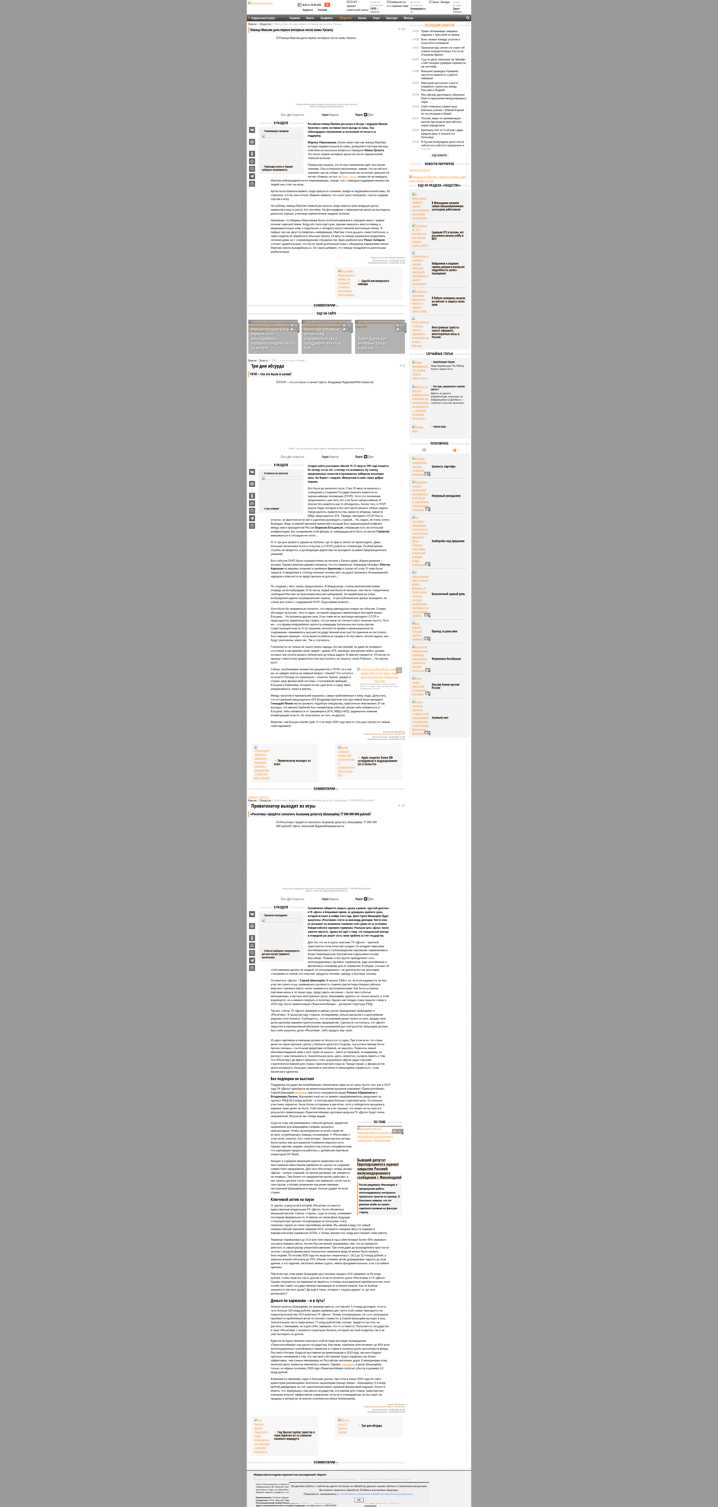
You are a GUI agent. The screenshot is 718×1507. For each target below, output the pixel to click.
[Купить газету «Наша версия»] (300, 5)
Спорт (376, 18)
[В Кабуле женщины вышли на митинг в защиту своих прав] (420, 333)
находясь (348, 1364)
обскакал (301, 1092)
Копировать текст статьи (252, 184)
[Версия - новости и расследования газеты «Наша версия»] (272, 9)
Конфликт (327, 18)
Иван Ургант (349, 176)
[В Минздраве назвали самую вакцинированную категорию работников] (420, 238)
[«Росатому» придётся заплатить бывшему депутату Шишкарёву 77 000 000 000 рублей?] (262, 763)
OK (359, 1500)
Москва (408, 18)
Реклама (322, 10)
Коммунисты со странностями (419, 12)
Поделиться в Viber (252, 169)
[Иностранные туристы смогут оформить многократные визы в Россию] (420, 364)
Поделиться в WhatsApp (252, 161)
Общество (345, 18)
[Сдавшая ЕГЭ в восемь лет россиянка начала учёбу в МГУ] (420, 268)
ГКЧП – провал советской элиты (376, 13)
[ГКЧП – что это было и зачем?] (346, 1426)
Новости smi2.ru (258, 797)
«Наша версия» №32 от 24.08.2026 (388, 734)
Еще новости (439, 155)
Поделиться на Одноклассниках (252, 154)
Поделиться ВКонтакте (252, 130)
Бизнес (362, 18)
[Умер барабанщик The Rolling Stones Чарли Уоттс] (420, 402)
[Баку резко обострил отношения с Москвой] (420, 718)
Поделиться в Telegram (252, 176)
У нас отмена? (271, 508)
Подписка (308, 10)
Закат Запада (457, 10)
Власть (310, 18)
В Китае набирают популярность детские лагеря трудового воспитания (281, 954)
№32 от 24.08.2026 (312, 5)
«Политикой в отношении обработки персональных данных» (376, 1494)
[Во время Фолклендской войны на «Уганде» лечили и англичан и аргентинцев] (346, 283)
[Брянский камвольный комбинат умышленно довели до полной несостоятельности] (420, 691)
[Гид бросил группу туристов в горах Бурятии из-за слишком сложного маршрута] (262, 1436)
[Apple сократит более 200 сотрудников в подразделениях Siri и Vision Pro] (346, 761)
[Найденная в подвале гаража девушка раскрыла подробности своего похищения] (420, 301)
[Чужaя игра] (420, 463)
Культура (391, 18)
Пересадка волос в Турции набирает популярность (277, 168)
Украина (294, 18)
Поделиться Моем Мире (252, 142)
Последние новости (439, 25)
